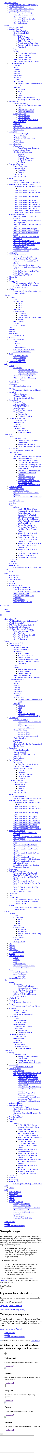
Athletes (12, 329)
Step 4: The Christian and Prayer (25, 200)
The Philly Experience (26, 555)
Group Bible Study (20, 114)
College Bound (18, 311)
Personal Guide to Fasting (27, 53)
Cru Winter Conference (26, 370)
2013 (20, 307)
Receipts (12, 583)
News (11, 505)
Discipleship (17, 146)
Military (12, 337)
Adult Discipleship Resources (28, 148)
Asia (15, 346)
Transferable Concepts (17, 214)
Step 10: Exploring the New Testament (27, 212)
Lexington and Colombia (27, 557)
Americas (16, 344)
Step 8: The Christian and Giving (25, 208)
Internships (13, 384)
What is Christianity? (16, 7)
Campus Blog (18, 301)
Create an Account (15, 1306)
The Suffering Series (25, 39)
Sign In (7, 611)
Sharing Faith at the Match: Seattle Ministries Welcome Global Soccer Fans (27, 539)
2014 (20, 305)
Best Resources (18, 335)
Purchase (16, 124)
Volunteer (12, 392)
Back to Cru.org (5, 605)
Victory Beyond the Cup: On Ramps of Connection (28, 534)
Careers (11, 388)
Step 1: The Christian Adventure (24, 190)
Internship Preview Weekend (28, 372)
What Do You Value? (20, 273)
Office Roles (17, 426)
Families (12, 331)
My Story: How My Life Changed (21, 13)
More (11, 354)
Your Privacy (13, 563)
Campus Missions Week (17, 362)
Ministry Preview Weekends (23, 376)
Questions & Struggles (26, 112)
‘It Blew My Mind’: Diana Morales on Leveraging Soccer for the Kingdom (29, 511)
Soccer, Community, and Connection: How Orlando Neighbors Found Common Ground (27, 528)
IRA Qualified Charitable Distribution (26, 592)
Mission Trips (14, 382)
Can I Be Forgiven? (20, 23)
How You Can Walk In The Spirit (25, 229)
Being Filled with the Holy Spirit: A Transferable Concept (26, 250)
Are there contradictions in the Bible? (26, 61)
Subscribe (21, 360)
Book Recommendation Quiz (23, 265)
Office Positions (19, 408)
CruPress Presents (19, 180)
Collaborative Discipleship (22, 152)
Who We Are (13, 448)
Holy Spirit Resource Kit (22, 59)
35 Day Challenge (24, 41)
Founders (12, 561)
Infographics (13, 281)
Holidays (16, 87)
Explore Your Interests (17, 418)
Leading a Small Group (21, 150)
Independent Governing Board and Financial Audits (29, 482)
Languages (13, 253)
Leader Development (20, 166)
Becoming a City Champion (28, 553)
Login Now (4, 1306)
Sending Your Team (20, 176)
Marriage (16, 69)
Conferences (17, 368)
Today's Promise (24, 37)
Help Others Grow (15, 144)
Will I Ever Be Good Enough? (24, 19)
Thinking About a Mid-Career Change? (27, 390)
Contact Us (13, 559)
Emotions (16, 79)
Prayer (15, 49)
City (10, 327)
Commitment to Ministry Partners (29, 465)
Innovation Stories (19, 438)
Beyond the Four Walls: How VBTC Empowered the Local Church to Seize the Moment (28, 517)
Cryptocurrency (19, 600)
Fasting (16, 51)
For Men (16, 73)
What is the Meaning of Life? (23, 15)
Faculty (16, 323)
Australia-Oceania (19, 348)
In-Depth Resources (25, 160)
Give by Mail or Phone (21, 588)
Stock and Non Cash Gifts (22, 602)
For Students (22, 315)
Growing (21, 172)
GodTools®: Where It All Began (29, 446)
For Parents (22, 313)
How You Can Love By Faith (23, 241)
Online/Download (19, 122)
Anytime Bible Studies (26, 110)
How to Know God (16, 27)
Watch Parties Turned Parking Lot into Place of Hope (30, 522)
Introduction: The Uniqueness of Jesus (27, 186)
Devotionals (17, 35)
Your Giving (13, 577)
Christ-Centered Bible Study (14, 1226)
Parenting (16, 71)
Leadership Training (16, 164)
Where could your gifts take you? (25, 257)
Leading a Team (19, 174)
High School (17, 309)
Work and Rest (18, 81)
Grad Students (18, 321)
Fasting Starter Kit (24, 57)
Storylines (12, 503)
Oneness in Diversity (16, 489)
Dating (15, 67)
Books (11, 571)
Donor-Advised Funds (21, 594)
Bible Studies (13, 102)
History (11, 436)
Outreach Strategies (20, 136)
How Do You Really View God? (25, 259)
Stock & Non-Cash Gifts (22, 590)
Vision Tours (18, 412)
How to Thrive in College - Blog (29, 317)
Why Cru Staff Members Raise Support (27, 456)
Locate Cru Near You (16, 339)
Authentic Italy (23, 414)
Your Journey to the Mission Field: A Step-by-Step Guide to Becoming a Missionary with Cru (26, 285)
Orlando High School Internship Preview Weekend (24, 379)
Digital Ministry (19, 142)
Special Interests (19, 428)
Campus (12, 297)
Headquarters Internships (22, 386)
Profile (11, 581)
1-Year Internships (19, 404)
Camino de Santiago (25, 416)
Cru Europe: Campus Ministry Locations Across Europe (24, 351)
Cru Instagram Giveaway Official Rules (27, 567)
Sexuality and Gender (16, 501)
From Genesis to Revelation (28, 43)
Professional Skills (19, 420)
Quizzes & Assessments (17, 255)
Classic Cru (13, 277)
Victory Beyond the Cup (26, 444)
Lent (19, 93)
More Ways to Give (16, 586)
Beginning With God (20, 31)
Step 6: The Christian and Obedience (26, 204)
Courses (7, 1224)
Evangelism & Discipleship (23, 450)
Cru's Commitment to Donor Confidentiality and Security (28, 461)
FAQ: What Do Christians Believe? (21, 9)
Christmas (21, 89)
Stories (15, 299)
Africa (15, 341)
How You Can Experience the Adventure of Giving (24, 246)
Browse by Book (24, 118)
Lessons (21, 154)
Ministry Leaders (19, 325)
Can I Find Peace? (19, 17)
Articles (16, 507)
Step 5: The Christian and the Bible (25, 202)
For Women (17, 75)
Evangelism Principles (21, 134)
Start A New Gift (15, 575)
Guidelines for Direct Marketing (29, 471)
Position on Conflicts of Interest (29, 485)
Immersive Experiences (26, 158)
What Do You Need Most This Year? (26, 271)
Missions (12, 289)
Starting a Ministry (20, 168)
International (13, 400)
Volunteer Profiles (19, 396)
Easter (20, 91)
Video (11, 178)
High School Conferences (27, 374)
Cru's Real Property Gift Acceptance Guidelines (26, 478)
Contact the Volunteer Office (23, 398)
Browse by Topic (24, 116)
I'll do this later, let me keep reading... (13, 1309)
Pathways (21, 156)
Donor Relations (15, 452)
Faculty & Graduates (20, 356)
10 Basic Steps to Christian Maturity (21, 184)
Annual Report (18, 454)
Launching (22, 170)
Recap (20, 188)
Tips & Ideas (17, 126)
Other (20, 95)
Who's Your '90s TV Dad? (22, 275)
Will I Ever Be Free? (20, 21)
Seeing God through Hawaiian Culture (27, 182)
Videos (20, 319)
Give (6, 609)
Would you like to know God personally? (23, 5)
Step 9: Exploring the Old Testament (26, 210)
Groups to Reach (19, 422)
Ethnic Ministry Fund (21, 491)
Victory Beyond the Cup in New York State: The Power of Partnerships (29, 545)
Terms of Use (13, 565)
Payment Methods (15, 579)
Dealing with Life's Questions (19, 11)
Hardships (17, 77)
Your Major (17, 424)
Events (11, 366)
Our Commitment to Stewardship (25, 458)
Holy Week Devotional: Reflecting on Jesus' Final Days (29, 98)
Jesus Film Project (19, 358)
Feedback (21, 162)
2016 (20, 303)
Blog (10, 279)
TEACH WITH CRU (21, 406)
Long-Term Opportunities (22, 410)
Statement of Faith (15, 487)
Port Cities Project (24, 432)
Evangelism (13, 132)
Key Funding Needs (20, 430)
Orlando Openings (20, 394)
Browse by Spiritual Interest (28, 120)
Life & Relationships (16, 63)
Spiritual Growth (15, 29)
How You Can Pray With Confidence (26, 243)
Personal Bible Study (20, 104)
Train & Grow (9, 1222)
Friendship (17, 65)
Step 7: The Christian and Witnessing (26, 206)
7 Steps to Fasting (24, 55)
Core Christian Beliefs (21, 33)
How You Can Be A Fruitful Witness (26, 231)
